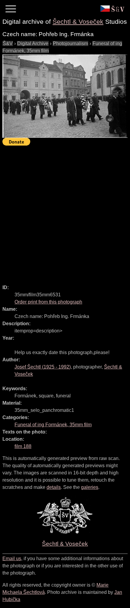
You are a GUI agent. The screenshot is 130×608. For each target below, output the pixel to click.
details (54, 487)
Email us (11, 558)
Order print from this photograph (48, 301)
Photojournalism (70, 43)
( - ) (43, 366)
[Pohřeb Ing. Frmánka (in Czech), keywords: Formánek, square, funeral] (65, 96)
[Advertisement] (65, 212)
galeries (89, 487)
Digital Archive (32, 43)
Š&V (8, 43)
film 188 (23, 446)
